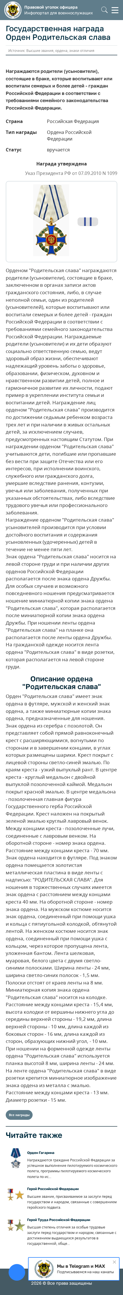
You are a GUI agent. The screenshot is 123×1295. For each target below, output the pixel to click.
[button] (104, 10)
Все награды (19, 1115)
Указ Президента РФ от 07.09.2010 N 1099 (71, 173)
